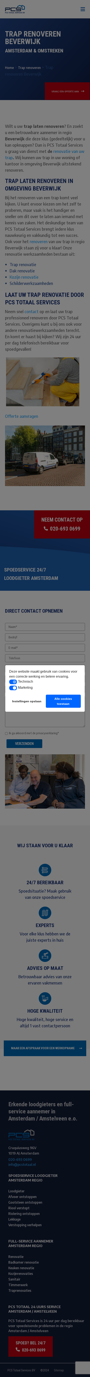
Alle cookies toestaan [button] (63, 701)
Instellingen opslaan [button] (26, 701)
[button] (13, 682)
